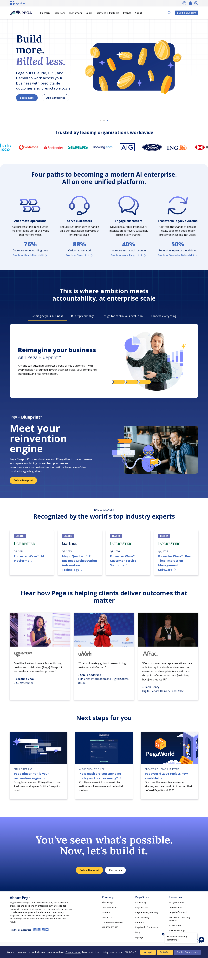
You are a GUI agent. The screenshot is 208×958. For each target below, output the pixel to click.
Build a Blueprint (186, 12)
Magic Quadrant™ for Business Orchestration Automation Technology (79, 563)
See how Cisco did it (78, 255)
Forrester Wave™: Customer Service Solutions (123, 560)
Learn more (27, 97)
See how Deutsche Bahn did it (176, 255)
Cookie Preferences (187, 952)
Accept (148, 952)
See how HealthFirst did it (28, 255)
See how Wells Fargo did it (127, 255)
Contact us (115, 870)
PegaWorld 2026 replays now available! (166, 775)
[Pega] (21, 13)
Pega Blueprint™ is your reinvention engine (31, 775)
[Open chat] (201, 940)
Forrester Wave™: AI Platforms (29, 558)
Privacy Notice (73, 952)
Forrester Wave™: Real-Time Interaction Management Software (175, 563)
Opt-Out (165, 952)
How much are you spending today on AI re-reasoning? (100, 775)
